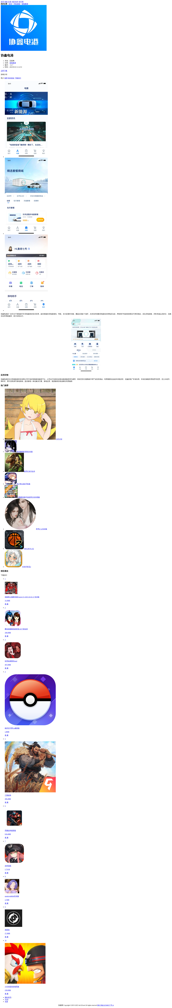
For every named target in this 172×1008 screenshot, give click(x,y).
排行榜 (21, 2)
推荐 (6, 78)
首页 (2, 2)
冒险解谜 (25, 4)
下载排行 (18, 78)
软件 (16, 2)
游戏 (6, 2)
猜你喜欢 (11, 78)
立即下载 (4, 71)
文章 (9, 2)
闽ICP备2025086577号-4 (105, 1005)
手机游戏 (17, 4)
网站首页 (8, 997)
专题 (13, 2)
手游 (6, 999)
